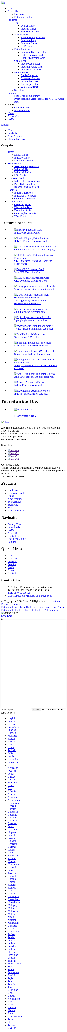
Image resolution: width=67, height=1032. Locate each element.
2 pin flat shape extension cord (30, 311)
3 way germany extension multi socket (34, 289)
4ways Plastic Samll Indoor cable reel (33, 328)
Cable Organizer (29, 75)
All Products (51, 610)
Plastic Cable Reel (28, 607)
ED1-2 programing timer (27, 95)
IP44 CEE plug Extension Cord (30, 241)
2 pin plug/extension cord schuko (31, 320)
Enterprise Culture (23, 17)
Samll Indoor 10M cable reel (29, 337)
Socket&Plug (21, 34)
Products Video (22, 110)
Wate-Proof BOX (30, 87)
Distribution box (25, 416)
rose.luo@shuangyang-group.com (30, 595)
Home (11, 8)
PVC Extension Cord (32, 55)
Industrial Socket (29, 43)
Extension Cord (22, 49)
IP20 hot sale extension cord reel (31, 393)
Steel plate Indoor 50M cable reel (31, 345)
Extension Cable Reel (12, 610)
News (11, 113)
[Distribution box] (24, 409)
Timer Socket (58, 607)
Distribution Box (29, 81)
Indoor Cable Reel (30, 63)
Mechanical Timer (30, 31)
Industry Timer (28, 28)
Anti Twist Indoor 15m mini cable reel (34, 376)
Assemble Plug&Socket (33, 37)
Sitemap (16, 604)
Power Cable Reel (34, 610)
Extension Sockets (30, 78)
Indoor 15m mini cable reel (28, 385)
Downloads (14, 527)
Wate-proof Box (16, 510)
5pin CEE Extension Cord (27, 272)
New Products (21, 72)
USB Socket (27, 46)
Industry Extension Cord (27, 232)
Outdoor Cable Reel (31, 69)
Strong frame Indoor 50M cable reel (32, 354)
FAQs (11, 119)
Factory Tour (14, 524)
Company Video (22, 107)
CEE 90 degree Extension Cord (30, 280)
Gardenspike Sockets (31, 84)
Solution (12, 93)
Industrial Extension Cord (34, 52)
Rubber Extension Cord (33, 57)
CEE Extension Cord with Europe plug (34, 249)
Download (19, 14)
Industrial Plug (28, 40)
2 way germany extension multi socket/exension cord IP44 (30, 302)
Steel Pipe (19, 90)
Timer (17, 22)
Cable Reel (20, 60)
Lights (11, 495)
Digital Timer (27, 25)
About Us (13, 11)
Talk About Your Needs (13, 476)
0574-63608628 (19, 592)
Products (12, 20)
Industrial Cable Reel (31, 66)
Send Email (7, 615)
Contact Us (13, 116)
